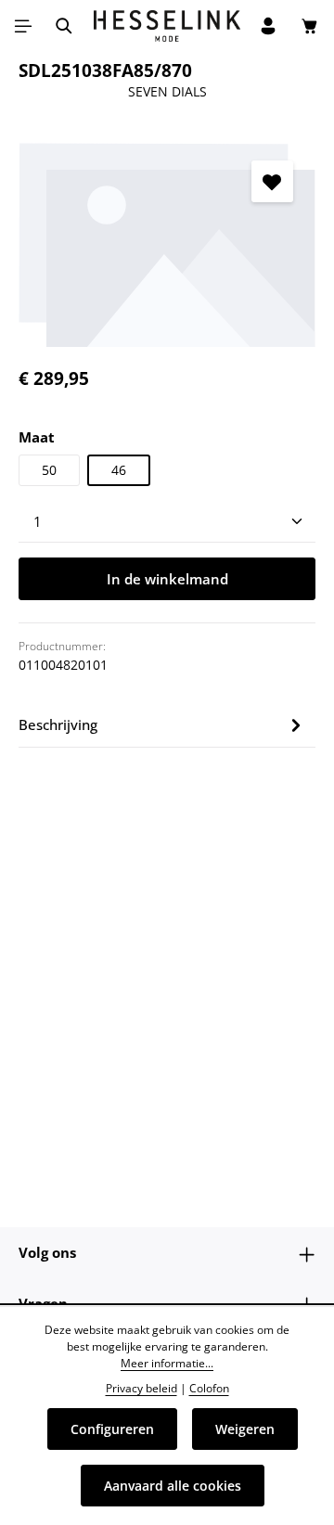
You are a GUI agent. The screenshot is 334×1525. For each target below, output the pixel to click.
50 (49, 470)
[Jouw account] (268, 26)
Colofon (209, 1388)
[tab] (162, 725)
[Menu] (23, 26)
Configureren (112, 1429)
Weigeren (245, 1429)
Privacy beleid (141, 1388)
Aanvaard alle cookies (172, 1485)
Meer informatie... (167, 1363)
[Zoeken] (64, 26)
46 (118, 470)
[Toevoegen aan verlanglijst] (272, 181)
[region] (167, 242)
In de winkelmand (167, 579)
